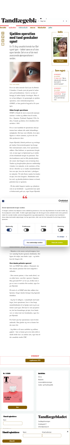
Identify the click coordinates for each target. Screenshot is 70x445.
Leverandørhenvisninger (45, 382)
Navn (4, 420)
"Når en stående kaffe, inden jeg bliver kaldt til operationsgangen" (60, 81)
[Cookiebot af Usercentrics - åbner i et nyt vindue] (60, 201)
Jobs (50, 28)
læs (17, 407)
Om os (32, 28)
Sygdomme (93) (35, 360)
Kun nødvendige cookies (35, 242)
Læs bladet (60, 61)
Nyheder (12, 28)
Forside (3, 28)
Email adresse (46, 432)
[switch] (26, 230)
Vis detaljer (60, 236)
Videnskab (23, 28)
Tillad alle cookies (57, 242)
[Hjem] (24, 21)
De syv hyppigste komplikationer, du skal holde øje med (60, 97)
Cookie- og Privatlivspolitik (45, 385)
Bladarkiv (42, 28)
